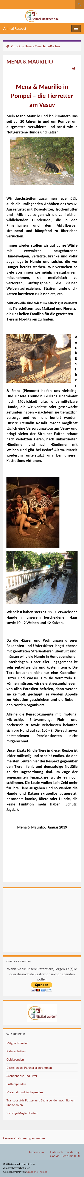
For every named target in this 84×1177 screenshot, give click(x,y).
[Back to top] (74, 1167)
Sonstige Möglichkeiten (21, 1113)
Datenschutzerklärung (65, 1152)
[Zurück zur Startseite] (42, 16)
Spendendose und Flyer (21, 1076)
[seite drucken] (73, 68)
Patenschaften (16, 1051)
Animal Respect (14, 28)
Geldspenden (15, 1059)
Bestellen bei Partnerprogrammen (29, 1067)
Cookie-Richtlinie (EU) (65, 1156)
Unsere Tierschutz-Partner (43, 46)
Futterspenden (16, 1084)
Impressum (36, 1152)
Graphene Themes (36, 1171)
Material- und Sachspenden (24, 1092)
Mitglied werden (17, 1043)
